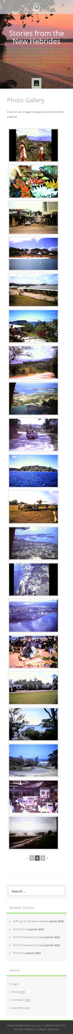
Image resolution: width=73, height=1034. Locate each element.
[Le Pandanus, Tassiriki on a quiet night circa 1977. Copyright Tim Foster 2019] (33, 797)
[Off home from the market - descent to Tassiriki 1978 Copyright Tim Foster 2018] (33, 435)
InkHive (36, 1025)
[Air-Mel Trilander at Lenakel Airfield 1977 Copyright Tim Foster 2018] (33, 507)
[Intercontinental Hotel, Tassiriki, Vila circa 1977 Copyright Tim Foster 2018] (33, 254)
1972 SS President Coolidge (28, 945)
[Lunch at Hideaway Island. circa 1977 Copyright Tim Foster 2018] (33, 181)
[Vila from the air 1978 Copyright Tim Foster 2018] (33, 399)
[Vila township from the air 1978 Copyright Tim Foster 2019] (33, 616)
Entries (18, 992)
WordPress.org (21, 1008)
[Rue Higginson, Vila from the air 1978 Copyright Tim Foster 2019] (33, 579)
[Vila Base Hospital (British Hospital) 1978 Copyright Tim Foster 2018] (33, 290)
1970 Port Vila (20, 929)
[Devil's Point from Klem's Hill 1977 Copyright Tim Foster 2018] (33, 362)
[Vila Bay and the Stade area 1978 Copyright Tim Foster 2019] (33, 543)
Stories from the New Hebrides (36, 37)
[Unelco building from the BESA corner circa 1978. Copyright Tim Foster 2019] (33, 760)
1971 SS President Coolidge (28, 937)
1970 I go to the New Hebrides (30, 921)
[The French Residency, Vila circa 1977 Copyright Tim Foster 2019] (33, 688)
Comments (21, 1000)
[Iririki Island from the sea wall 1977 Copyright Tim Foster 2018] (33, 471)
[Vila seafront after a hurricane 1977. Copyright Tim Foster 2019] (33, 833)
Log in (15, 984)
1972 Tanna (19, 953)
